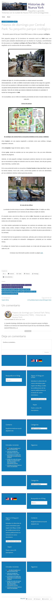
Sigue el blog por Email (37, 376)
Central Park (6, 285)
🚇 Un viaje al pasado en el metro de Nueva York (13, 448)
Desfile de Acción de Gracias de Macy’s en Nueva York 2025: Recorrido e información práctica (14, 461)
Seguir (35, 405)
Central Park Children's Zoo (10, 289)
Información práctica (18, 285)
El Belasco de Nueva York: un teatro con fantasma (14, 465)
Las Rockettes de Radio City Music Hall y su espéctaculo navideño (14, 456)
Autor (8, 17)
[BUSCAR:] (14, 380)
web (42, 253)
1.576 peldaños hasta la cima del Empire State (39, 299)
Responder (28, 331)
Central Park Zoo (25, 289)
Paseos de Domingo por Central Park (12, 291)
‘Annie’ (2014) (6, 299)
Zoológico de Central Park (10, 293)
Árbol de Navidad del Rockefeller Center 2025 (13, 452)
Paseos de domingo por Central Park (12, 287)
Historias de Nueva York (36, 6)
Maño (15, 21)
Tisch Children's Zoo (30, 291)
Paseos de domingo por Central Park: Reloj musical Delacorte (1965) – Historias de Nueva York (31, 315)
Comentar (46, 352)
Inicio (3, 17)
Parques (29, 285)
